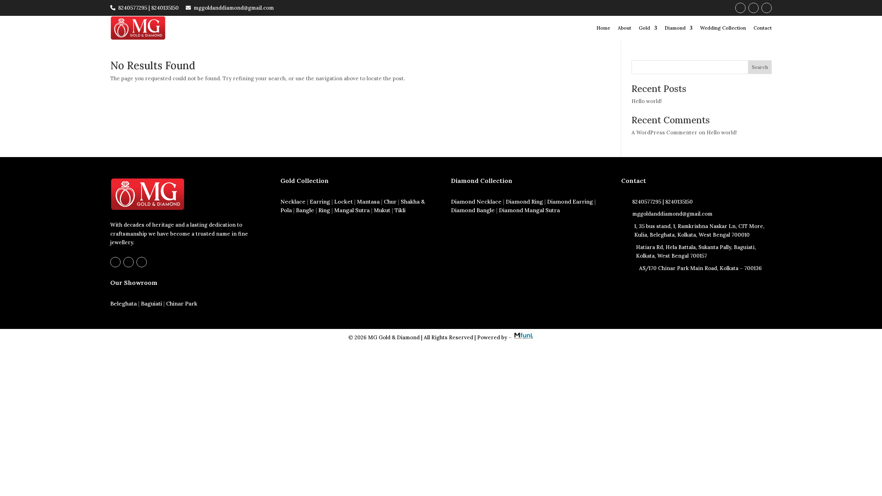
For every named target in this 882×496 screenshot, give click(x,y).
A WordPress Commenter (664, 132)
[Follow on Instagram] (753, 8)
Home (603, 28)
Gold (644, 28)
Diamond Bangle (473, 210)
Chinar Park (181, 303)
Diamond (675, 28)
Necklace (293, 201)
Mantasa (368, 201)
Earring (320, 201)
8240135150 (165, 7)
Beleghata (123, 303)
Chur (390, 201)
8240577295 (132, 7)
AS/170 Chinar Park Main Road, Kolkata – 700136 (700, 268)
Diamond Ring (524, 201)
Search (760, 67)
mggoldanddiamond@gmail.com (234, 7)
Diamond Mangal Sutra (529, 210)
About (624, 28)
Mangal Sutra (352, 210)
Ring (324, 210)
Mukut (382, 210)
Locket (343, 201)
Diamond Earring (570, 201)
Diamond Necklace (476, 201)
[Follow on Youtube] (766, 8)
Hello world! (647, 101)
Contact (762, 28)
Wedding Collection (723, 28)
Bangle (305, 210)
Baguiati (151, 303)
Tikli (400, 210)
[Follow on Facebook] (740, 8)
